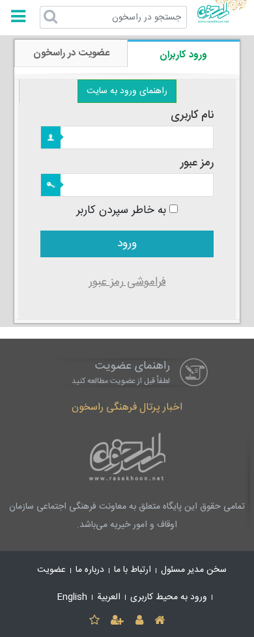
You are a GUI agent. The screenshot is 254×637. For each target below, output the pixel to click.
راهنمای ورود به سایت (127, 91)
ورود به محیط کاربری (168, 597)
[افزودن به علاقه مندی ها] (94, 621)
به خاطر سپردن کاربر (121, 211)
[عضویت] (118, 621)
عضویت (51, 570)
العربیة (108, 597)
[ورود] (139, 621)
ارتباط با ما (132, 570)
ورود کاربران (183, 55)
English (72, 597)
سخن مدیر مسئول (194, 570)
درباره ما (90, 570)
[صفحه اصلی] (159, 621)
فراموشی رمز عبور (127, 282)
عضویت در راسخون (71, 53)
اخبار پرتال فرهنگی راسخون (127, 407)
